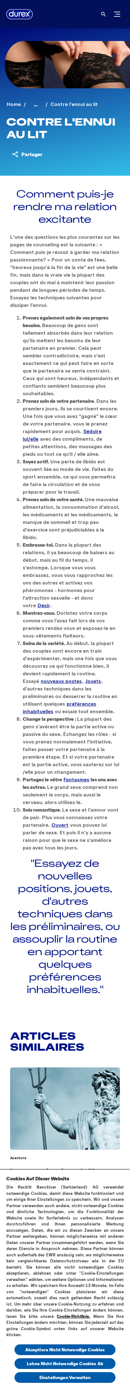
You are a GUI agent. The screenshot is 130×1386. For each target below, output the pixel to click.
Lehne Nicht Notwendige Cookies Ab (65, 1363)
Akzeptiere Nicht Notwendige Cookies (65, 1349)
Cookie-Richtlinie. (73, 1316)
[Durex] (19, 14)
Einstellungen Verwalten (65, 1377)
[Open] (103, 14)
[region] (65, 1277)
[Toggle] (117, 14)
